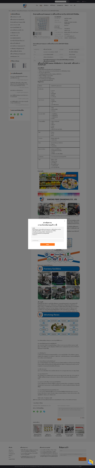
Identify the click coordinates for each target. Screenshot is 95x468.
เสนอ (47, 244)
